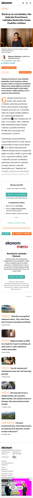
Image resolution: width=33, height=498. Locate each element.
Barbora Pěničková (14, 56)
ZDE (21, 289)
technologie (5, 72)
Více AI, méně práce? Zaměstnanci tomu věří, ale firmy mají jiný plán (16, 371)
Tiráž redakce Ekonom (7, 463)
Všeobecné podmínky (7, 471)
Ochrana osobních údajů (7, 477)
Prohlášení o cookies (7, 473)
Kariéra (3, 467)
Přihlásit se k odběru (16, 277)
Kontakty (3, 461)
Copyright (4, 450)
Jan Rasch (8, 52)
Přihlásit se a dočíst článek (16, 223)
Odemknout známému (22, 233)
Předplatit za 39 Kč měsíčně (16, 194)
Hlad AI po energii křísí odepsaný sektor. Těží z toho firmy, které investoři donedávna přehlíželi (15, 319)
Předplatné (4, 465)
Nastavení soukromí (6, 475)
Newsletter (4, 469)
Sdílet (7, 233)
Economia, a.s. (18, 450)
